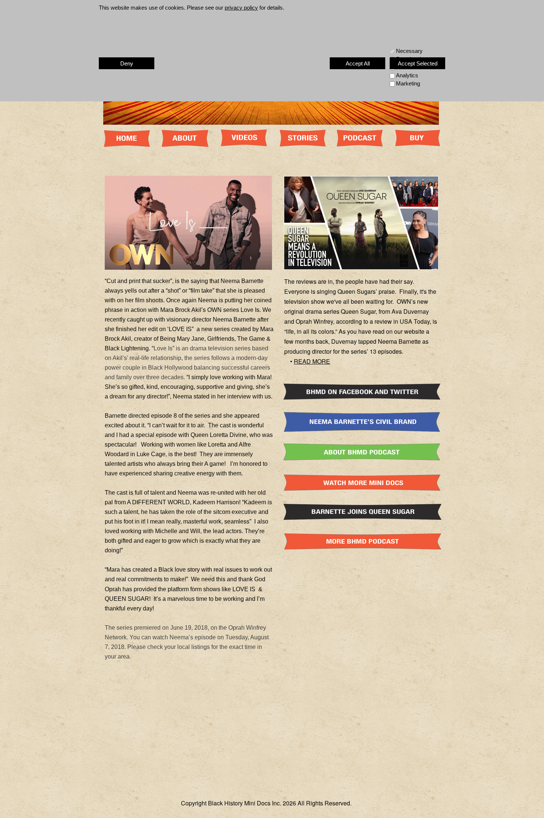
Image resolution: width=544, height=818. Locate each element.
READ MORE (312, 361)
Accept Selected (417, 63)
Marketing (408, 83)
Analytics (407, 75)
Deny (126, 63)
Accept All (358, 63)
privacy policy (241, 7)
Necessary (409, 51)
